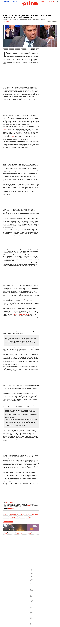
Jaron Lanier (26, 516)
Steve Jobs (28, 517)
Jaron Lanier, (11, 136)
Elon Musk (10, 516)
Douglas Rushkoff (35, 514)
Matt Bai (11, 517)
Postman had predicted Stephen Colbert (20, 314)
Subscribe (6, 1)
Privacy (31, 573)
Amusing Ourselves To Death (14, 514)
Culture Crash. (29, 505)
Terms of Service (31, 576)
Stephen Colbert (22, 517)
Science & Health (42, 4)
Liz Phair (30, 516)
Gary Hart (15, 516)
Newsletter (44, 1)
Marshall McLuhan (6, 517)
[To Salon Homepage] (30, 3)
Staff (31, 570)
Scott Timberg (6, 21)
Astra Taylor (22, 514)
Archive (31, 579)
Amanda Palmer (6, 514)
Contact (31, 572)
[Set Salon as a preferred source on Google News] (33, 49)
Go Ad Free (31, 582)
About (31, 569)
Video (56, 4)
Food (20, 4)
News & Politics (6, 4)
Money (50, 4)
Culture (14, 4)
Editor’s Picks (5, 516)
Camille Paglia (28, 514)
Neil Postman (16, 517)
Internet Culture (20, 516)
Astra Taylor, (5, 129)
